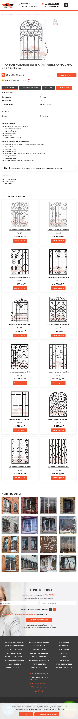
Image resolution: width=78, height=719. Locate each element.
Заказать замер (64, 87)
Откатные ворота (39, 664)
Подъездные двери (14, 649)
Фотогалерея (64, 649)
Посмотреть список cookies (47, 714)
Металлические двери (14, 642)
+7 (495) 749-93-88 (52, 4)
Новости (64, 653)
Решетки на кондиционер (39, 653)
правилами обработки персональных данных (21, 614)
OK (26, 714)
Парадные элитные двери (14, 657)
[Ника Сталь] (8, 5)
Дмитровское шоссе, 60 (29, 6)
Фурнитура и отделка (14, 668)
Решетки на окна (39, 649)
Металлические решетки (39, 660)
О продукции (64, 660)
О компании (64, 642)
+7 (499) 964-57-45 (52, 6)
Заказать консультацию (39, 620)
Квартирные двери (14, 653)
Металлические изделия (39, 642)
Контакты (64, 657)
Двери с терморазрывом (14, 646)
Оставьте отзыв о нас (64, 668)
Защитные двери (14, 664)
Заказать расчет (67, 75)
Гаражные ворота (39, 657)
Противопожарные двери (14, 660)
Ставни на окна (39, 646)
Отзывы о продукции (64, 664)
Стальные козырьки (39, 668)
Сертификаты (64, 646)
